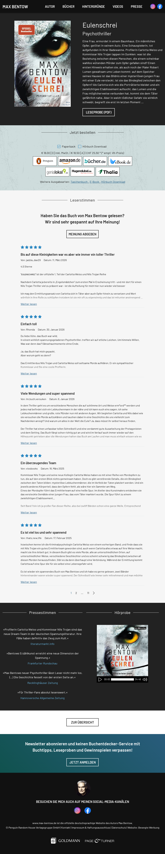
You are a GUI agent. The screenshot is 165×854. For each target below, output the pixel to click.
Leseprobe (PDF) (98, 112)
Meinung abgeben (82, 234)
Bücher (68, 6)
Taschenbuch (80, 181)
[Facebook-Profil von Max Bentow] (159, 6)
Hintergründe (93, 6)
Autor (50, 6)
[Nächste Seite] (94, 593)
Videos (118, 6)
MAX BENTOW (15, 6)
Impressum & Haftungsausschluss (91, 827)
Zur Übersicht (82, 722)
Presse (136, 6)
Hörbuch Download (113, 181)
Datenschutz (119, 827)
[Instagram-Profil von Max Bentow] (152, 6)
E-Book (95, 181)
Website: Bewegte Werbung (143, 827)
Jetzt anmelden (82, 762)
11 (88, 593)
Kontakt (65, 827)
